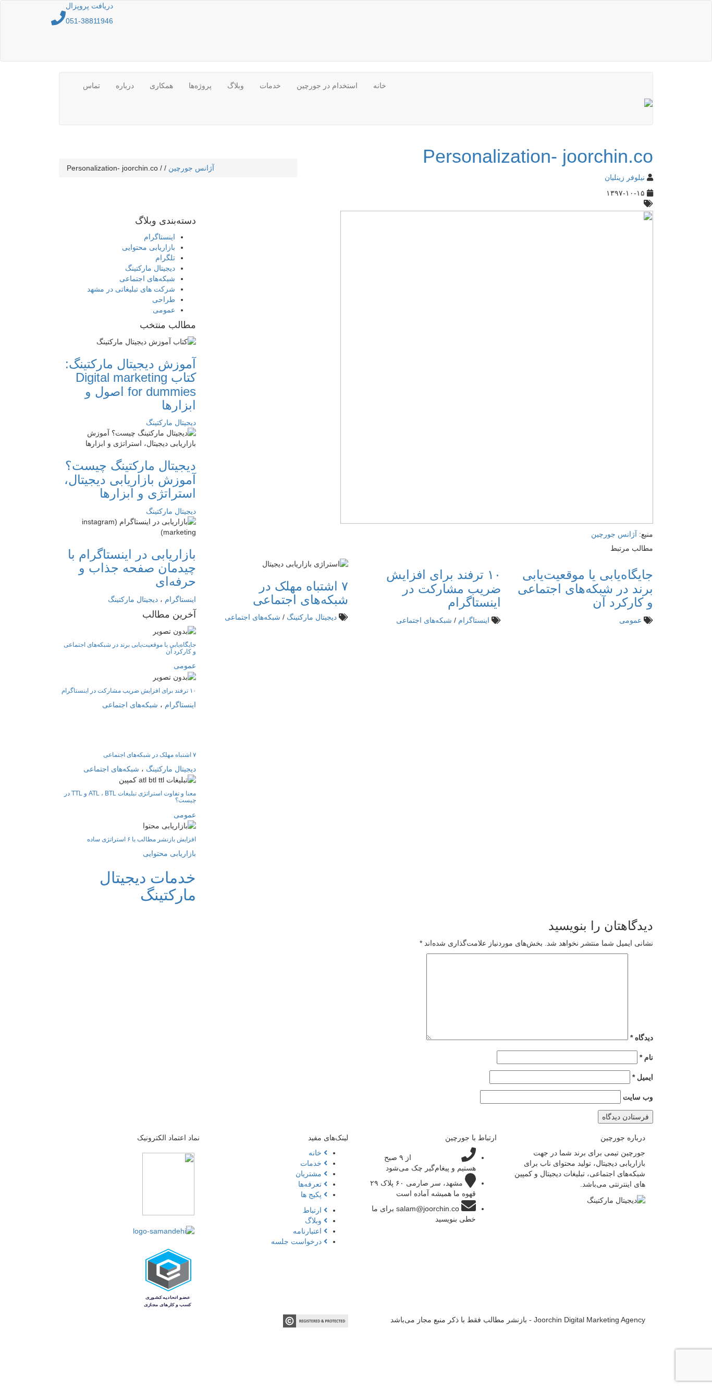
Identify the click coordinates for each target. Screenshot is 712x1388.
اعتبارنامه (308, 1231)
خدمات (270, 85)
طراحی (163, 299)
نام (646, 1057)
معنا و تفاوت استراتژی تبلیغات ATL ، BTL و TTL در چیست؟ (130, 797)
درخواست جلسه (297, 1241)
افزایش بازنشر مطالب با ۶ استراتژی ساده (141, 839)
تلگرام (165, 258)
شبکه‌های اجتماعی (424, 620)
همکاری (161, 85)
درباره (125, 85)
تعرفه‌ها (311, 1184)
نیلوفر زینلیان (625, 177)
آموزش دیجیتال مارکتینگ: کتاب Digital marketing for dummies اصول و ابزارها (130, 384)
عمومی (630, 620)
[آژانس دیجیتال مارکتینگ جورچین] (648, 112)
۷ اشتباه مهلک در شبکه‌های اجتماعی (300, 593)
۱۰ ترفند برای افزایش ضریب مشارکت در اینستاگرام (443, 588)
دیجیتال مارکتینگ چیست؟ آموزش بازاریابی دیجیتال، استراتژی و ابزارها (130, 479)
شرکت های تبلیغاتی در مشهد (131, 289)
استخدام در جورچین (327, 85)
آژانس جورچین (191, 168)
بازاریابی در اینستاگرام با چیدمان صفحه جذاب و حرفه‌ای (132, 568)
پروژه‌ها (200, 85)
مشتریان (310, 1173)
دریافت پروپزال (89, 6)
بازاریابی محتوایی (148, 247)
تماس (91, 85)
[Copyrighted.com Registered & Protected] (315, 1320)
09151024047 (436, 1157)
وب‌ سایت (638, 1097)
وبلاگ (235, 85)
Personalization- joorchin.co (538, 156)
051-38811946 (89, 21)
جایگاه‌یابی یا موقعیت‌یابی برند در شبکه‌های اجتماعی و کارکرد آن (585, 588)
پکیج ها (312, 1194)
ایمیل (642, 1077)
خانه (379, 85)
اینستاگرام (473, 620)
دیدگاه (641, 1037)
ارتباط (313, 1210)
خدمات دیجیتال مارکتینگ (148, 886)
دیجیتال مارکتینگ (312, 617)
